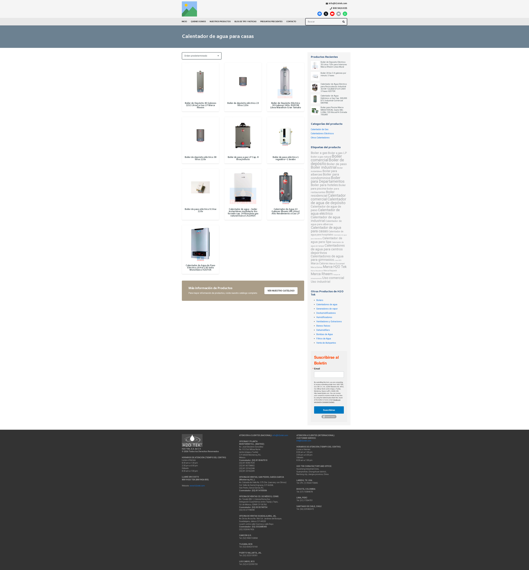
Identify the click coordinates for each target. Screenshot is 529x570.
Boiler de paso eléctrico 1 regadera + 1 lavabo (285, 158)
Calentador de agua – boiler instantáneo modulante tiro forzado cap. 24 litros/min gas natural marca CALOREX (243, 212)
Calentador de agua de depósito (328, 201)
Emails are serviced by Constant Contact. (327, 401)
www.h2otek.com (197, 486)
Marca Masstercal (317, 271)
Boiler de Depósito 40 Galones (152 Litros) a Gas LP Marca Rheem (200, 105)
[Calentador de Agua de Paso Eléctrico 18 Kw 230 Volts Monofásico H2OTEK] (200, 243)
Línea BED (338, 260)
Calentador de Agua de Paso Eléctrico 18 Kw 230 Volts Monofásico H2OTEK (200, 267)
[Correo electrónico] (338, 14)
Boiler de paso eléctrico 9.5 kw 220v (200, 210)
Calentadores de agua (326, 304)
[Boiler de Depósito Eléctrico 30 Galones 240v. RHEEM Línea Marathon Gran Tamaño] (285, 81)
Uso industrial (320, 281)
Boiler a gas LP (337, 153)
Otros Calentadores (320, 137)
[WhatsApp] (345, 14)
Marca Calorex (320, 263)
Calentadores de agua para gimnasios (327, 258)
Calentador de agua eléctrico (325, 212)
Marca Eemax (316, 267)
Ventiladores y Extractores (329, 321)
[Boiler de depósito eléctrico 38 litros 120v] (200, 135)
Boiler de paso (337, 164)
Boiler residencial (323, 194)
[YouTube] (332, 14)
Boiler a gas (319, 153)
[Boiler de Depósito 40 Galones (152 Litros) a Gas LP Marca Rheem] (200, 81)
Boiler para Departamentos (328, 180)
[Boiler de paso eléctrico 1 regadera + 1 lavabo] (285, 135)
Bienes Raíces (323, 325)
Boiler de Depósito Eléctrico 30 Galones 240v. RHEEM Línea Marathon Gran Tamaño (285, 105)
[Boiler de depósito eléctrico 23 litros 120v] (243, 81)
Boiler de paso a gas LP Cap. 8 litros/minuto (243, 158)
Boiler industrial (324, 167)
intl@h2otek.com (303, 441)
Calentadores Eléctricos (322, 133)
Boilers (319, 300)
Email (317, 369)
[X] (326, 14)
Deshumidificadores (326, 313)
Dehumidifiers (323, 330)
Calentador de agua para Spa (326, 240)
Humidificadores (324, 317)
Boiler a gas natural (321, 156)
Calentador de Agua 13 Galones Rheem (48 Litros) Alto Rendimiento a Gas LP (285, 211)
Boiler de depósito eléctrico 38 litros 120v (200, 158)
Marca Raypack (330, 270)
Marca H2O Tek (335, 267)
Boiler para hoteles (324, 185)
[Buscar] (343, 21)
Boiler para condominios (325, 176)
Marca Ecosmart (337, 263)
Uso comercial (333, 278)
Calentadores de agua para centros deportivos (328, 249)
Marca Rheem (322, 274)
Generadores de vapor (327, 308)
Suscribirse (329, 410)
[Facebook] (319, 14)
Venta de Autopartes (326, 343)
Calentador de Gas (319, 129)
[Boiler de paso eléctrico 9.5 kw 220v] (200, 187)
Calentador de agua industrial (325, 219)
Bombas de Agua (324, 334)
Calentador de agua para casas (326, 229)
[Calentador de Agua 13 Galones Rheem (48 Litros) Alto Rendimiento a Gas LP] (285, 187)
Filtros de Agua (323, 338)
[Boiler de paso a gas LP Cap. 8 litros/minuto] (243, 135)
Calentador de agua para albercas (326, 222)
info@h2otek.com (280, 435)
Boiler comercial (326, 158)
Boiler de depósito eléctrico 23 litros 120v (243, 104)
